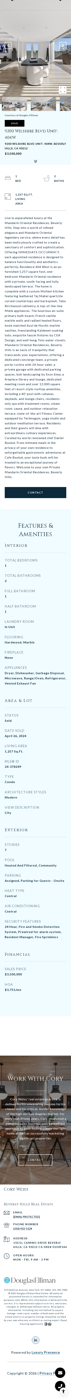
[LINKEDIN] (35, 1340)
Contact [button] (35, 492)
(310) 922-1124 (22, 1228)
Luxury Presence (46, 1352)
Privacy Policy (52, 1373)
